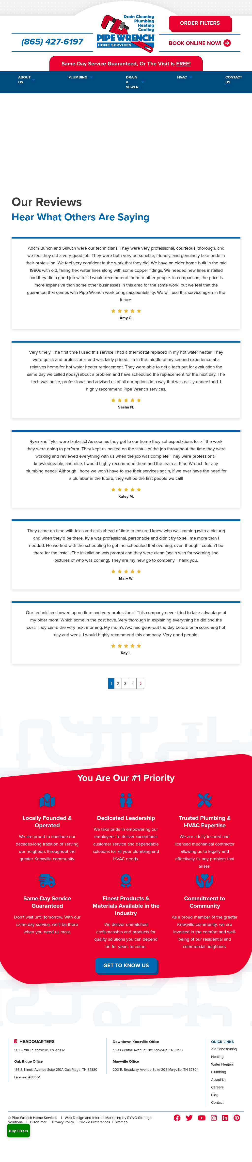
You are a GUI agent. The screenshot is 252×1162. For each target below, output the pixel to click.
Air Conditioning (224, 1049)
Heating (217, 1056)
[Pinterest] (237, 1118)
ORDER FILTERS (200, 23)
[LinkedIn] (225, 1118)
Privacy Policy (63, 1122)
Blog (215, 1094)
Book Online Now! (195, 43)
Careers (217, 1087)
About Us (218, 1079)
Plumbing (218, 1071)
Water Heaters (222, 1064)
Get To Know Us (126, 965)
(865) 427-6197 (52, 42)
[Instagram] (214, 1118)
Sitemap (121, 1122)
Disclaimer (38, 1122)
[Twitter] (189, 1118)
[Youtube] (202, 1118)
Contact (217, 1102)
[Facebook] (177, 1118)
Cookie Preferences (94, 1122)
